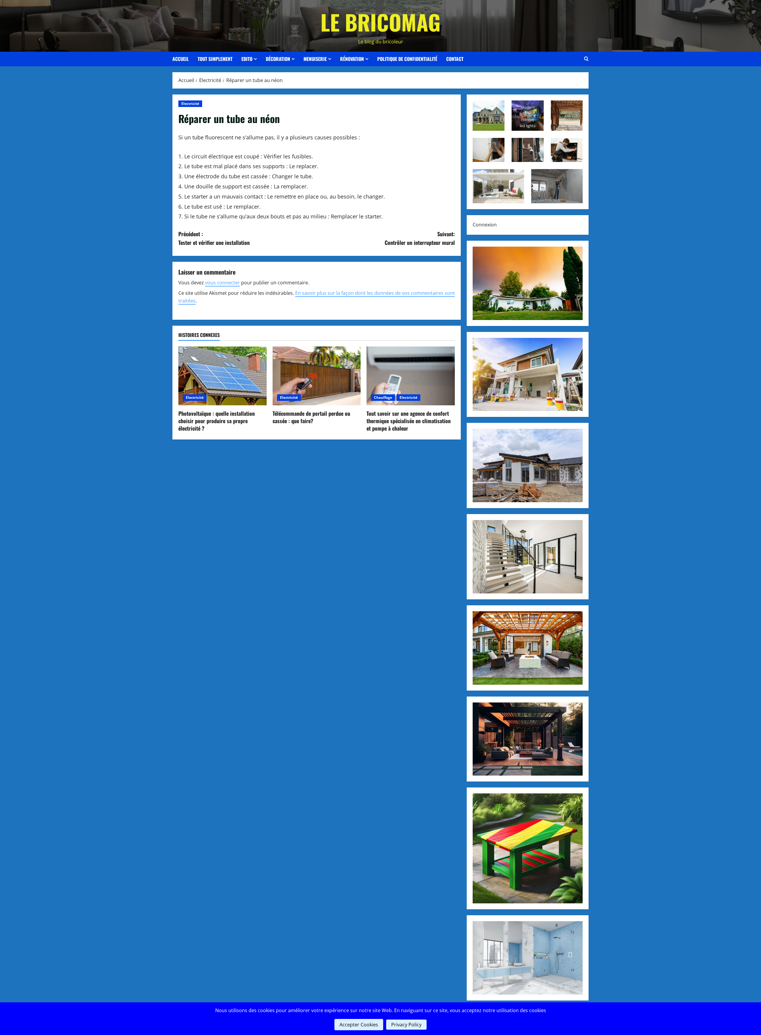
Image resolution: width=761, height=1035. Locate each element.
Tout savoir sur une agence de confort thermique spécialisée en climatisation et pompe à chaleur (409, 420)
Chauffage (383, 397)
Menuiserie (315, 58)
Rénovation (352, 58)
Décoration (278, 58)
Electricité (190, 103)
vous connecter (222, 282)
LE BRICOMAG (380, 22)
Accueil (180, 58)
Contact (454, 58)
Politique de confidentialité (407, 58)
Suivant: (420, 238)
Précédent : (214, 238)
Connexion (485, 224)
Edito (246, 58)
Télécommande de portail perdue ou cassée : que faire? (311, 417)
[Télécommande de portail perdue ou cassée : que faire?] (317, 375)
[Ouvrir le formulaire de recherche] (586, 58)
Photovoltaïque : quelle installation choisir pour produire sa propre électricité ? (216, 420)
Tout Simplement (215, 58)
